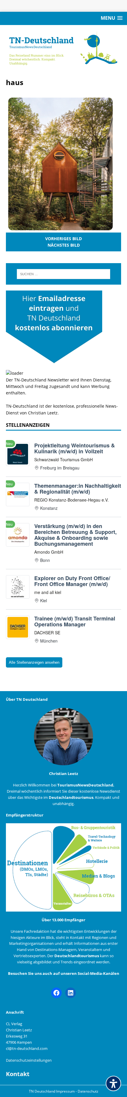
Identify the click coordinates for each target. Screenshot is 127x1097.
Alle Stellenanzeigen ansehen (34, 662)
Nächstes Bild (64, 245)
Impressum (66, 1091)
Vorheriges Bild (63, 238)
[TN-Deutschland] (63, 48)
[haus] (60, 229)
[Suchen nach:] (63, 274)
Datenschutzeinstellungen (29, 1060)
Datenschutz (88, 1091)
